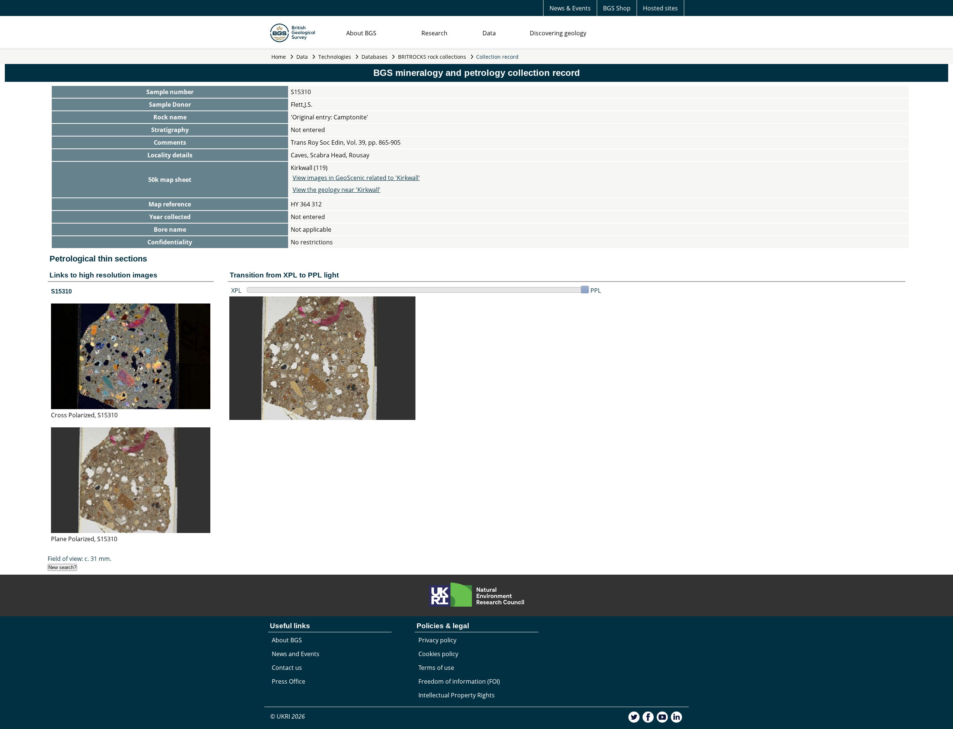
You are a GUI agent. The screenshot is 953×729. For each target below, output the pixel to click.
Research (434, 33)
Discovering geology (558, 33)
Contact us (287, 668)
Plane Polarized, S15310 (84, 539)
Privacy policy (437, 640)
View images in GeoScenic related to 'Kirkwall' (356, 178)
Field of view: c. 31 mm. (79, 559)
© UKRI (287, 716)
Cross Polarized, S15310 (84, 415)
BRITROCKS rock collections (432, 56)
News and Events (295, 654)
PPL (595, 290)
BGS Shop (617, 8)
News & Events (570, 8)
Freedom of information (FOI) (459, 681)
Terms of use (436, 668)
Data (489, 33)
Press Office (288, 681)
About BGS (361, 33)
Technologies (334, 56)
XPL (236, 290)
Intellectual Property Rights (456, 695)
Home (278, 56)
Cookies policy (438, 654)
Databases (374, 56)
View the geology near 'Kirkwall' (336, 190)
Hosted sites (660, 8)
